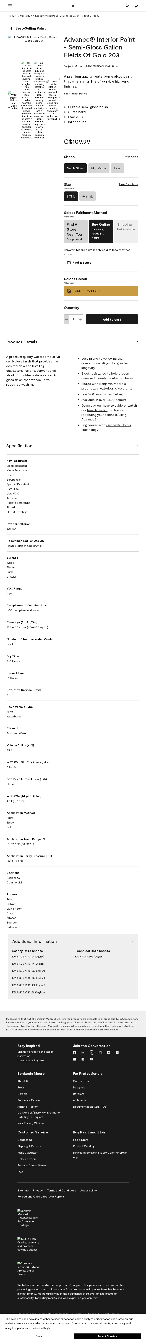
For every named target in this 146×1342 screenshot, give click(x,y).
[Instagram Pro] (91, 1053)
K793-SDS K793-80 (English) (28, 992)
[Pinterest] (108, 1053)
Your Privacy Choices (31, 1123)
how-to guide (113, 405)
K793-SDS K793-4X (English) (28, 984)
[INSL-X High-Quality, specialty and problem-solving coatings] (34, 1243)
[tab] (13, 100)
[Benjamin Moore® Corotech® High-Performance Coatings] (34, 1217)
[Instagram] (83, 1053)
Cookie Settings (39, 1328)
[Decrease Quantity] (66, 319)
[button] (127, 5)
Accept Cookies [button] (107, 1336)
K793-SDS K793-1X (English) (28, 963)
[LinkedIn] (83, 1059)
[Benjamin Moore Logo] (73, 5)
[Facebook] (74, 1053)
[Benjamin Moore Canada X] (117, 1053)
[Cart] (136, 5)
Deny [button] (39, 1336)
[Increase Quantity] (80, 319)
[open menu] (10, 5)
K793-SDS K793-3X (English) (28, 977)
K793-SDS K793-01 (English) (28, 956)
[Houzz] (74, 1059)
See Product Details (75, 93)
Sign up (21, 1051)
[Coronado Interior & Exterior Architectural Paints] (34, 1268)
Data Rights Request (30, 1117)
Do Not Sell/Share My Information (39, 1112)
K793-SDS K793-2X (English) (28, 970)
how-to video (97, 410)
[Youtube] (100, 1053)
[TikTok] (91, 1059)
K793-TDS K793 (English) (89, 956)
